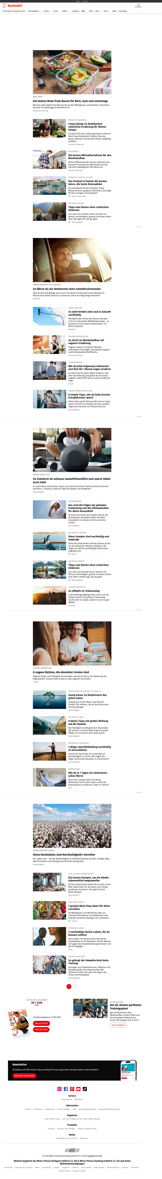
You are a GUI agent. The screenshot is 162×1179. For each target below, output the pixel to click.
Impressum (38, 1109)
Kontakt (28, 1109)
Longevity (75, 11)
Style (97, 11)
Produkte (85, 1)
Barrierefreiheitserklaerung (109, 1109)
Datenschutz (50, 1109)
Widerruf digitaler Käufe (87, 1129)
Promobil (134, 1167)
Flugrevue (66, 1167)
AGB (74, 1109)
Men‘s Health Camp (52, 1119)
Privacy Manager (63, 1109)
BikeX (37, 1167)
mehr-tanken (86, 1167)
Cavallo (56, 1167)
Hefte (78, 1)
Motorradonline (113, 1167)
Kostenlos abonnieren (24, 1075)
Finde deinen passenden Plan (14, 11)
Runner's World (64, 1171)
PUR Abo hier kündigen (66, 1129)
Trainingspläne (33, 11)
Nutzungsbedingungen (87, 1109)
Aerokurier (8, 1167)
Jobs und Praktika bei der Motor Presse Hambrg (81, 1119)
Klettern (75, 1167)
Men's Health (99, 1167)
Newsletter (79, 1099)
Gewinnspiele (67, 1099)
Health (64, 11)
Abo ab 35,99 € (41, 1023)
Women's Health (79, 1171)
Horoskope (123, 11)
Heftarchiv (84, 1138)
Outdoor (125, 1167)
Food (55, 11)
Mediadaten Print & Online (66, 1138)
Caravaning (46, 1167)
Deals (106, 11)
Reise (91, 11)
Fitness (46, 11)
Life (83, 11)
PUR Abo (51, 1129)
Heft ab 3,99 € (41, 1029)
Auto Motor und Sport (23, 1167)
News (114, 11)
